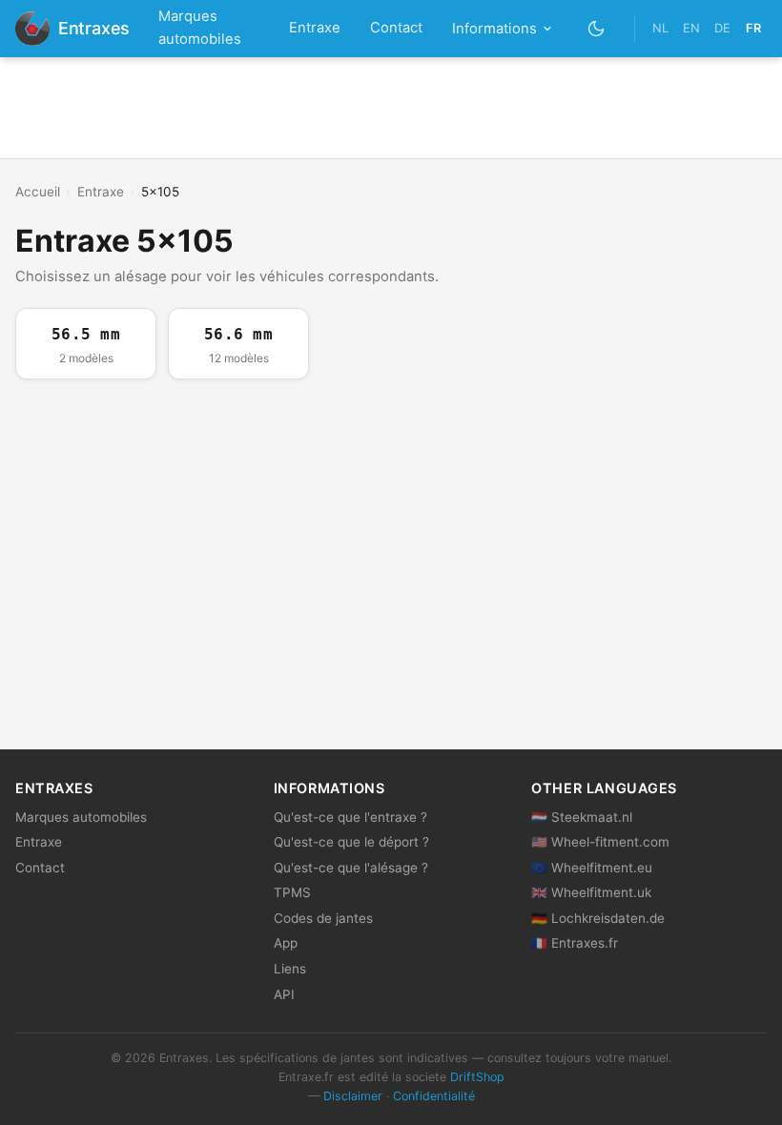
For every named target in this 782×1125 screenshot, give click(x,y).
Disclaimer (352, 1096)
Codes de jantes (323, 918)
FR (753, 28)
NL (660, 28)
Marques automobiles (199, 28)
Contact (396, 27)
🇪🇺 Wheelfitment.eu (591, 867)
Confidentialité (434, 1096)
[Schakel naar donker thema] (596, 28)
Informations (494, 28)
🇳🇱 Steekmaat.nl (581, 817)
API (284, 994)
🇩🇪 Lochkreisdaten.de (598, 918)
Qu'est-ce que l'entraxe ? (350, 817)
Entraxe (314, 27)
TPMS (292, 892)
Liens (290, 968)
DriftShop (477, 1077)
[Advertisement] (391, 108)
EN (691, 28)
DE (722, 28)
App (286, 943)
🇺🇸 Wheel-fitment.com (600, 841)
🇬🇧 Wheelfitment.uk (591, 892)
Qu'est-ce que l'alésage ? (351, 867)
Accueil (37, 191)
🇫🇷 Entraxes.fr (574, 943)
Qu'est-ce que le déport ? (351, 841)
